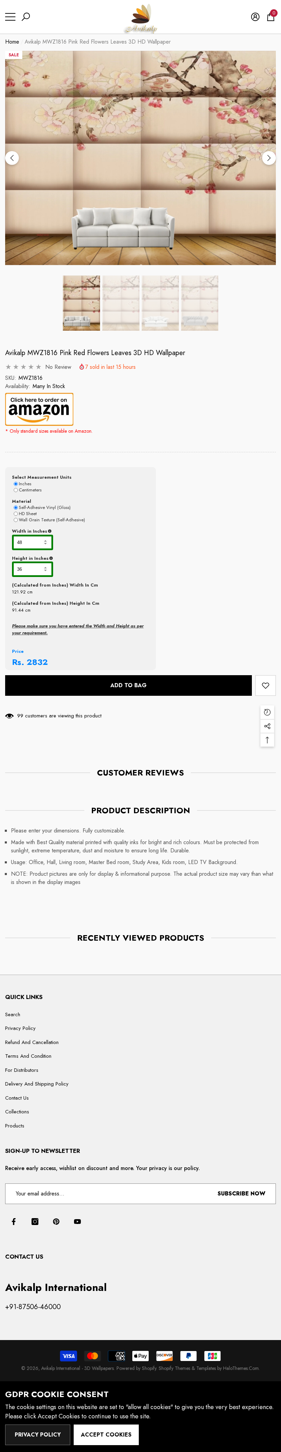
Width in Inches (63, 531)
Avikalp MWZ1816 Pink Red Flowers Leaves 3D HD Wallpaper (95, 353)
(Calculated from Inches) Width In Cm (55, 585)
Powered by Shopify (136, 1368)
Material (21, 501)
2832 (37, 662)
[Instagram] (35, 1221)
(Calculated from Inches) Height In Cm (55, 603)
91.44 (18, 610)
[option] (140, 158)
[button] (26, 17)
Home (12, 42)
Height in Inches (64, 558)
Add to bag (128, 685)
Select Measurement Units (42, 477)
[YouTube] (77, 1221)
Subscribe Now (241, 1194)
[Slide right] (269, 158)
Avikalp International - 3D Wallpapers (77, 1368)
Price (18, 651)
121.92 (19, 592)
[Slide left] (12, 158)
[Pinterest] (56, 1221)
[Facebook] (13, 1221)
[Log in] (255, 17)
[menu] (10, 17)
